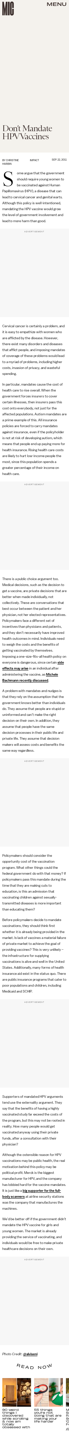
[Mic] (8, 9)
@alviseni (30, 1354)
